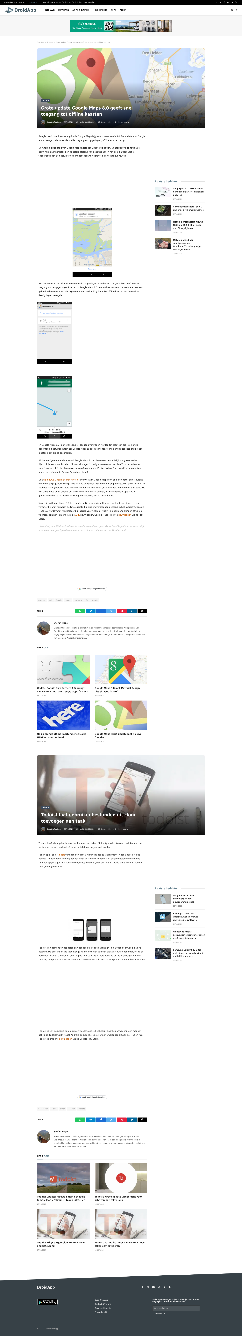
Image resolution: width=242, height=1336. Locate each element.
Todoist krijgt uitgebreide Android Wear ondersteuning (61, 1244)
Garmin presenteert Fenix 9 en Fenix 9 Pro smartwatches (69, 2)
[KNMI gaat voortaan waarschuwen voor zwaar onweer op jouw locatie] (163, 917)
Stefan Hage (56, 122)
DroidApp (40, 42)
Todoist (71, 1109)
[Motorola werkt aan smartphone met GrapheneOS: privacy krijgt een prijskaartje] (163, 243)
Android (42, 600)
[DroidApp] (21, 10)
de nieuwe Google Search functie (60, 479)
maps (68, 600)
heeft (62, 854)
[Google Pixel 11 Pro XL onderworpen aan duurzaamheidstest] (163, 899)
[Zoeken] (236, 10)
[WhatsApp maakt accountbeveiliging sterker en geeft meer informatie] (163, 935)
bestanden (43, 1109)
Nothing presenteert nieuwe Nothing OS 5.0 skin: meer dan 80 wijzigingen (188, 225)
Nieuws (50, 10)
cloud (54, 1109)
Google (59, 600)
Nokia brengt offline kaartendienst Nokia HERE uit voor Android (61, 735)
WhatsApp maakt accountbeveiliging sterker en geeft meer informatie (189, 934)
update (95, 600)
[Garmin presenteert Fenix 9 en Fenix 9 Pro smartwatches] (163, 210)
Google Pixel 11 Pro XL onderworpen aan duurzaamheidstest (185, 898)
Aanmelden (159, 1314)
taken (62, 1109)
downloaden (124, 514)
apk (50, 600)
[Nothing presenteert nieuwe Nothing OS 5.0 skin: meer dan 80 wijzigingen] (163, 225)
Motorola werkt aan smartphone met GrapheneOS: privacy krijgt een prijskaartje (187, 245)
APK (77, 514)
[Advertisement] (92, 182)
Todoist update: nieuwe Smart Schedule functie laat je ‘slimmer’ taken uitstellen (61, 1198)
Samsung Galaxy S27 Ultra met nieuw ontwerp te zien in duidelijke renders (188, 953)
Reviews (63, 10)
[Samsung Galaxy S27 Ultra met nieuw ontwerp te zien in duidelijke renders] (163, 953)
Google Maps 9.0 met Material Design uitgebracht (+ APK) (117, 690)
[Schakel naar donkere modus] (232, 10)
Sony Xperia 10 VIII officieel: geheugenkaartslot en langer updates (188, 191)
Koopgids (101, 10)
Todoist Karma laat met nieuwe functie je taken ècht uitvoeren (120, 1244)
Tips (113, 10)
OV (87, 600)
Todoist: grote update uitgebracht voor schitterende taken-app (118, 1198)
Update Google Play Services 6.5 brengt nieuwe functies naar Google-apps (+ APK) (62, 690)
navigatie (78, 600)
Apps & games (80, 10)
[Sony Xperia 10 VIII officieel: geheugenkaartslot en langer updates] (163, 192)
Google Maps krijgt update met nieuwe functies (118, 735)
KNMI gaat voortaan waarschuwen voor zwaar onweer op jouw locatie (186, 916)
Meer (123, 10)
